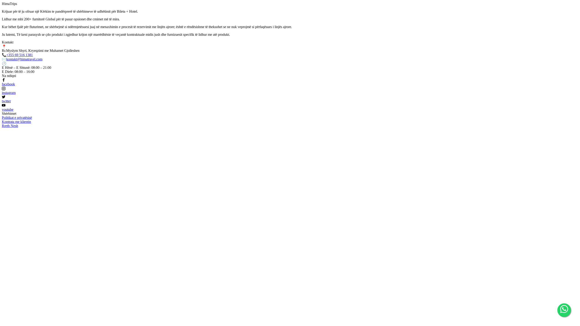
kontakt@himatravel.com (24, 59)
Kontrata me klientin (16, 122)
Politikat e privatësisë (17, 118)
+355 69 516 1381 (19, 55)
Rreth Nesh (10, 126)
